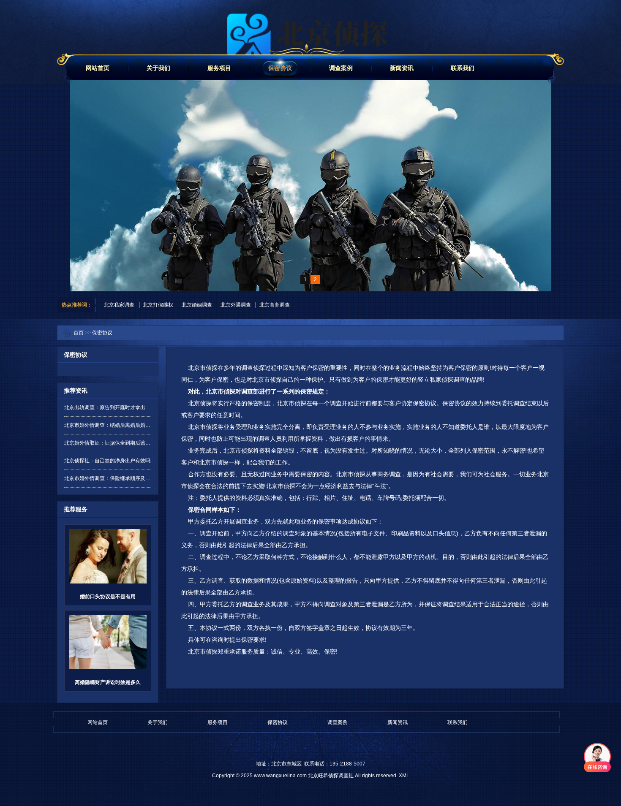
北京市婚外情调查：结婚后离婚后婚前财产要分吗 (107, 425)
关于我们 (158, 68)
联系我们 (462, 68)
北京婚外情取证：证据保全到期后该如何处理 (107, 443)
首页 (79, 333)
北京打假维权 (158, 305)
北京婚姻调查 (197, 305)
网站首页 (97, 68)
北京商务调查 (274, 305)
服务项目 (219, 68)
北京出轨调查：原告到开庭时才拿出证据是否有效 (107, 407)
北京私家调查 (119, 305)
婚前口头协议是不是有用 (108, 597)
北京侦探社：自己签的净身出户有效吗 (107, 461)
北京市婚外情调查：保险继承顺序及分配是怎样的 (107, 478)
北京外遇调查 (236, 305)
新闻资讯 (402, 68)
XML (404, 776)
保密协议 (280, 68)
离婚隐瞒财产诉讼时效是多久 (108, 682)
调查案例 (341, 68)
